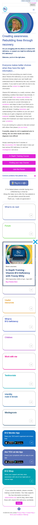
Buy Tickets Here (11, 282)
